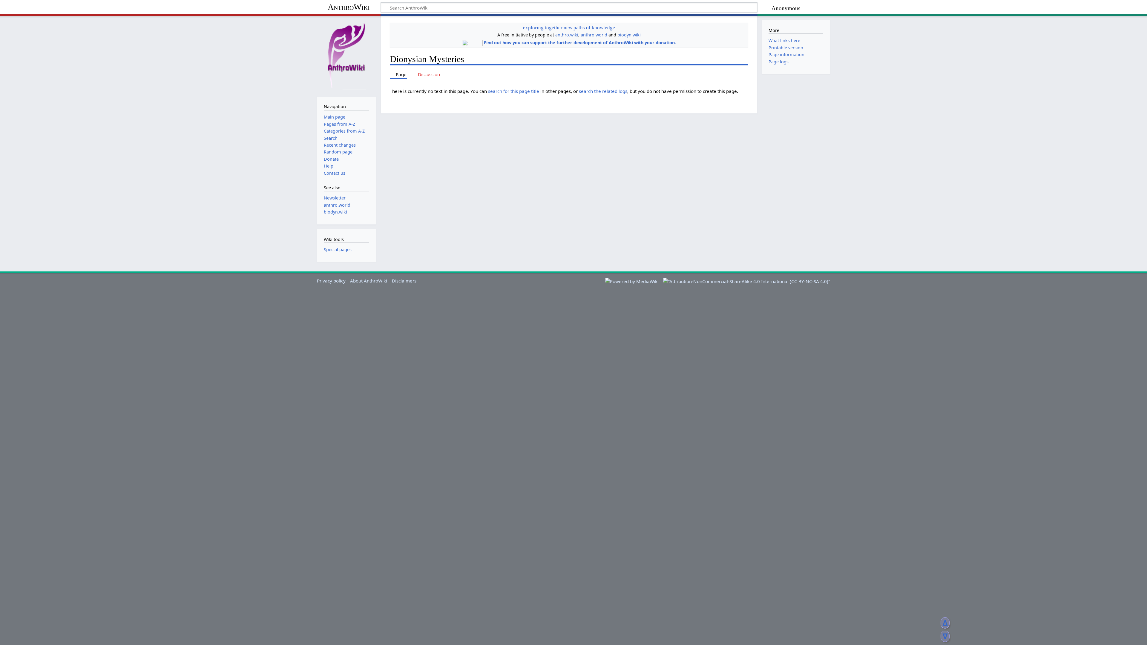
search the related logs (603, 91)
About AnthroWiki (368, 281)
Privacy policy (331, 281)
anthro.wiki (566, 35)
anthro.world (594, 35)
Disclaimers (404, 281)
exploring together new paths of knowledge (569, 27)
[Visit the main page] (346, 55)
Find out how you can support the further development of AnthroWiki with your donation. (580, 42)
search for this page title (513, 91)
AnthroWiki (349, 7)
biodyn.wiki (629, 35)
